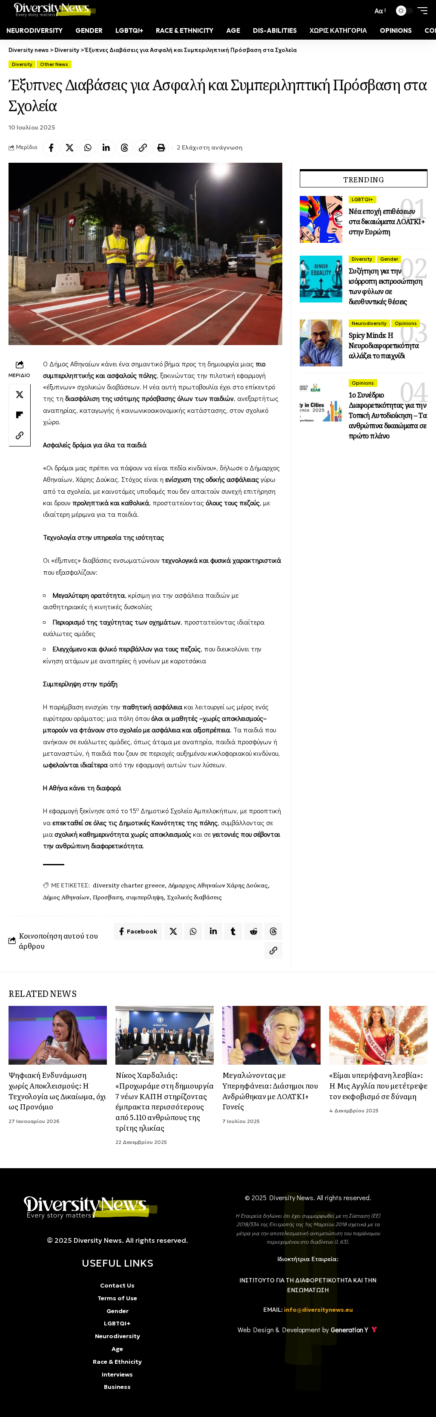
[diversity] (87, 1207)
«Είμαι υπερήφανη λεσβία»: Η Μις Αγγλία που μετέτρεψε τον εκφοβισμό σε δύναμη (378, 1085)
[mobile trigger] (420, 10)
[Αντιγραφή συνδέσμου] (142, 147)
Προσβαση (108, 897)
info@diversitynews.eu (318, 1309)
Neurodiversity (369, 323)
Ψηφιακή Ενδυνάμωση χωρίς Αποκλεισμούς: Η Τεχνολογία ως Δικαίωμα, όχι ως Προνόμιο (57, 1090)
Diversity (22, 64)
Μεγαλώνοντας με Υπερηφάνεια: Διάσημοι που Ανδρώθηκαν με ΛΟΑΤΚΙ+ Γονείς (270, 1090)
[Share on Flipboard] (19, 415)
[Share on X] (69, 147)
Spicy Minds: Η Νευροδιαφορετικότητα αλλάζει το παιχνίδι (384, 345)
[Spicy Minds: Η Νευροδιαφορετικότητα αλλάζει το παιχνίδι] (321, 343)
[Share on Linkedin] (106, 147)
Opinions (406, 323)
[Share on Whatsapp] (87, 147)
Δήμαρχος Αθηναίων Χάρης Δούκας (218, 885)
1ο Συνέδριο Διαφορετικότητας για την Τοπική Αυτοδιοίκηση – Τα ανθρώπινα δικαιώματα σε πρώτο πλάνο (388, 415)
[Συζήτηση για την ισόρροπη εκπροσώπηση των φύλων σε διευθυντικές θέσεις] (321, 279)
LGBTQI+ (362, 199)
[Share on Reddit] (253, 931)
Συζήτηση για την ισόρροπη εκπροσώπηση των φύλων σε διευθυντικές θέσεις (386, 286)
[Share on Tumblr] (233, 931)
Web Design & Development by (303, 1329)
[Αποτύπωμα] (160, 147)
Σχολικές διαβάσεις (194, 897)
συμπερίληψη (145, 897)
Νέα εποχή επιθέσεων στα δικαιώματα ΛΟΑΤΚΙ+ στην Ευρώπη (387, 221)
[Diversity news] (53, 10)
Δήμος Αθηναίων (66, 897)
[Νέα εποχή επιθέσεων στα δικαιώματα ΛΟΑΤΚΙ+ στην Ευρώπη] (321, 219)
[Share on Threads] (124, 147)
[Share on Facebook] (51, 147)
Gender (389, 259)
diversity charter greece (129, 885)
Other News (54, 64)
